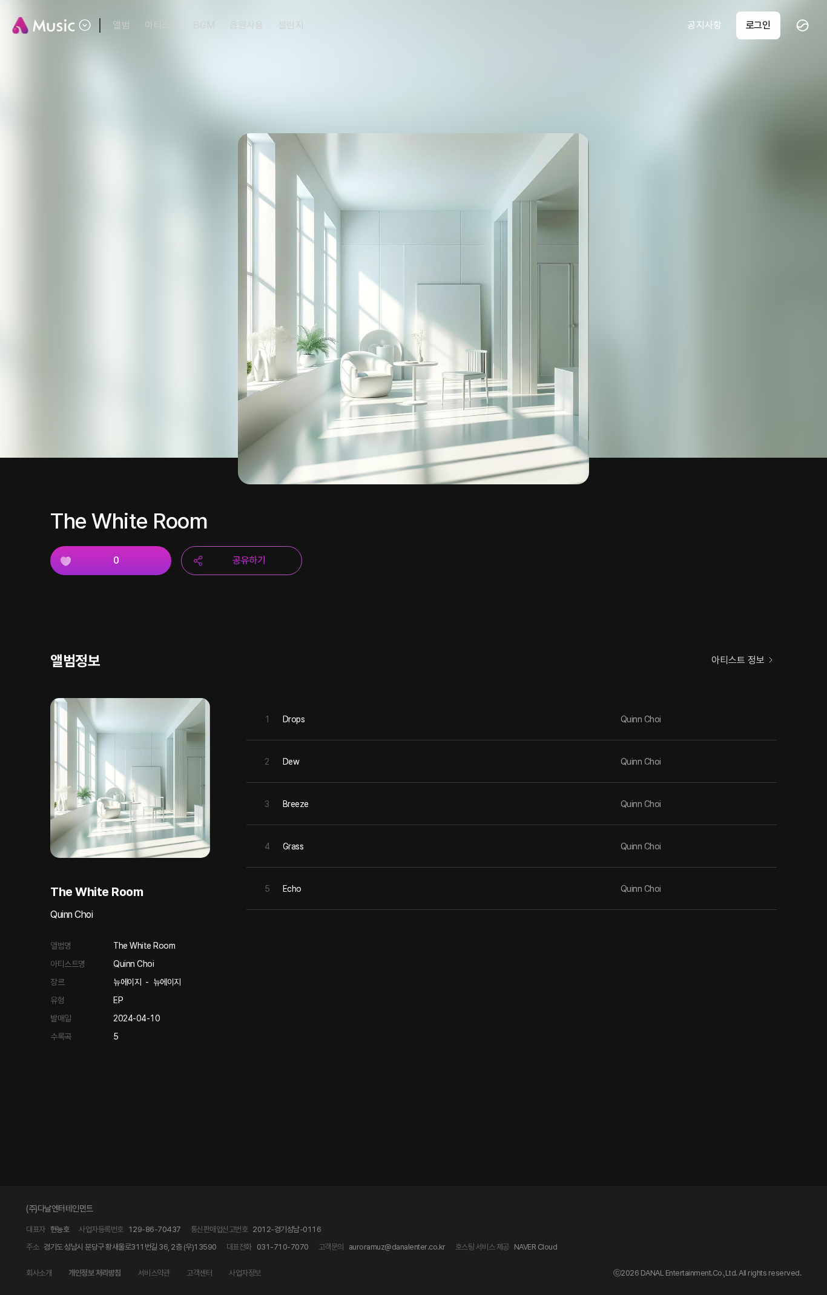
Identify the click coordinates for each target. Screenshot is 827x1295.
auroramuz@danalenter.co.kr (397, 1246)
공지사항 (704, 25)
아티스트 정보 (738, 660)
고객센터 (199, 1272)
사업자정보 (245, 1272)
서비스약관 (154, 1272)
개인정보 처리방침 (94, 1272)
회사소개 (38, 1272)
